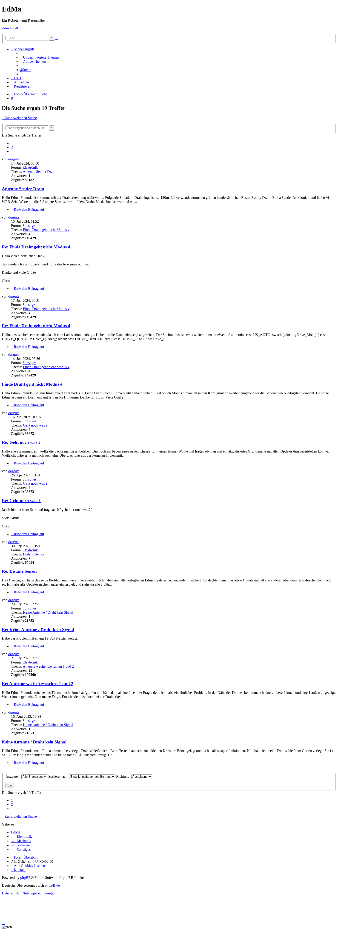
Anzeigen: (13, 776)
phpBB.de (52, 885)
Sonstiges (29, 226)
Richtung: (123, 776)
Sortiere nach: (58, 776)
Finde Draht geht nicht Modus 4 (46, 230)
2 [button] (12, 147)
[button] (12, 151)
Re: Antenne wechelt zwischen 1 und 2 (37, 683)
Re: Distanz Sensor (19, 571)
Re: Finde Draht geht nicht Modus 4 (36, 247)
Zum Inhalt (10, 28)
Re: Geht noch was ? (21, 442)
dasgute (13, 159)
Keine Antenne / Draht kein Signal (48, 612)
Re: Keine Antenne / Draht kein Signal (38, 629)
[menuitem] (39, 57)
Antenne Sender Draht (39, 172)
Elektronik (30, 167)
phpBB (25, 878)
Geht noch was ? (35, 425)
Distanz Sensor (34, 554)
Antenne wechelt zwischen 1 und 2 (48, 666)
